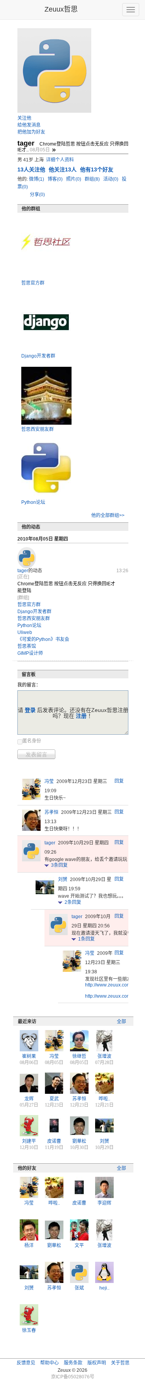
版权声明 (96, 1363)
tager (22, 570)
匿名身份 (31, 741)
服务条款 (73, 1363)
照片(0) (74, 179)
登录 (30, 710)
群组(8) (93, 179)
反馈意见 (26, 1363)
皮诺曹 (54, 1141)
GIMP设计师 (30, 653)
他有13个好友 (96, 169)
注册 (81, 716)
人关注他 (32, 169)
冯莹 (49, 781)
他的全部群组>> (108, 515)
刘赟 (62, 879)
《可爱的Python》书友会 (43, 639)
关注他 (24, 118)
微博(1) (37, 179)
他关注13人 (63, 169)
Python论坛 (33, 502)
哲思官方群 (32, 283)
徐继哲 (79, 1056)
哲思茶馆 (26, 646)
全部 (121, 1021)
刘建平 (29, 1141)
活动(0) (111, 179)
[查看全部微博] (53, 150)
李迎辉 (104, 1203)
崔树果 (29, 1056)
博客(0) (56, 179)
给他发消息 (29, 125)
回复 (119, 781)
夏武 (54, 1099)
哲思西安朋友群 (37, 429)
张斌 (79, 1288)
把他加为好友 (31, 132)
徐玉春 (29, 1330)
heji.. (104, 1288)
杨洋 (29, 1245)
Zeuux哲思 (61, 9)
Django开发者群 (38, 356)
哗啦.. (104, 1099)
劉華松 (79, 1141)
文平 (79, 1245)
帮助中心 (49, 1363)
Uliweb (24, 632)
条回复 (59, 865)
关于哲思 (120, 1363)
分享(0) (37, 194)
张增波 (104, 1056)
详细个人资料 (60, 160)
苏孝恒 (51, 812)
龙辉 (29, 1099)
